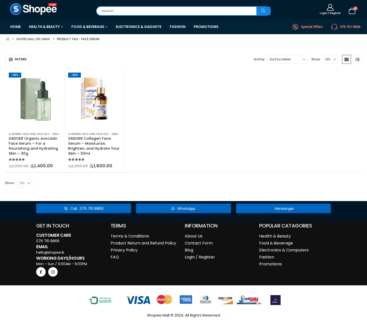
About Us (193, 236)
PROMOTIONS (206, 26)
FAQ (115, 257)
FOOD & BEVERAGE (87, 26)
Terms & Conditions (130, 236)
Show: (316, 59)
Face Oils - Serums (50, 134)
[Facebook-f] (41, 272)
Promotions (270, 264)
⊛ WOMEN (15, 134)
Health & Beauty (275, 236)
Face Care (29, 134)
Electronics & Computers (284, 250)
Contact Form (199, 243)
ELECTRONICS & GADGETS (139, 26)
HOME (15, 26)
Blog (189, 250)
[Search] (263, 11)
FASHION (177, 26)
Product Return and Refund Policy (143, 243)
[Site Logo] (34, 8)
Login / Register (200, 257)
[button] (17, 59)
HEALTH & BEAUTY (44, 26)
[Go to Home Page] (7, 39)
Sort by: (259, 59)
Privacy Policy (124, 250)
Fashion (266, 257)
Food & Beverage (276, 243)
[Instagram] (53, 272)
